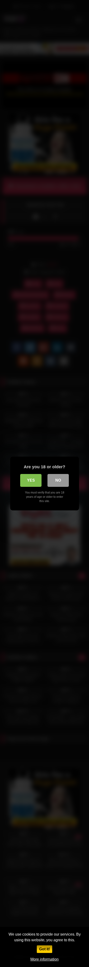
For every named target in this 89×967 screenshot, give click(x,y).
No (58, 480)
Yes (31, 480)
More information (44, 959)
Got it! (44, 949)
